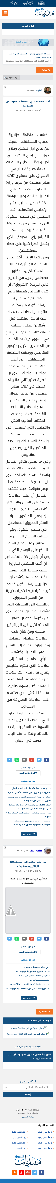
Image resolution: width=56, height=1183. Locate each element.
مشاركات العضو (26, 773)
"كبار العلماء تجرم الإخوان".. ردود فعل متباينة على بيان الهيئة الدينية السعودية (30, 806)
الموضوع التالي (21, 1046)
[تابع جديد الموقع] (14, 1172)
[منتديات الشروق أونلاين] (44, 16)
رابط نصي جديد (45, 1132)
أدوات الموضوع (12, 77)
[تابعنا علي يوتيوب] (21, 1172)
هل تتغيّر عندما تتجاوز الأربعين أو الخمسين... (29, 984)
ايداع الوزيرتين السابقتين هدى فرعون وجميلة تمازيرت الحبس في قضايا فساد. (29, 798)
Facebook (12, 1034)
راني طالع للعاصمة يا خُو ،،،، (37, 967)
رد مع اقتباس (28, 834)
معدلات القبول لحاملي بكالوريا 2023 (33, 971)
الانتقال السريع (28, 1081)
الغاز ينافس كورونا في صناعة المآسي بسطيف (29, 792)
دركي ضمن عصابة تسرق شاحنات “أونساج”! (30, 788)
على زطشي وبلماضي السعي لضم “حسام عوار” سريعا (28, 814)
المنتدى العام (21, 53)
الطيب (39, 90)
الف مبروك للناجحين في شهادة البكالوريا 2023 (28, 988)
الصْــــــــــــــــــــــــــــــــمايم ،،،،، (40, 980)
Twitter (13, 1028)
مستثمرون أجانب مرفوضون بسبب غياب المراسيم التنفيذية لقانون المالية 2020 (32, 822)
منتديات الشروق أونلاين (40, 53)
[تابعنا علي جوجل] (28, 1172)
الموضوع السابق (35, 1046)
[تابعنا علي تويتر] (34, 1172)
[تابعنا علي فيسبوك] (41, 1172)
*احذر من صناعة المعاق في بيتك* (34, 976)
